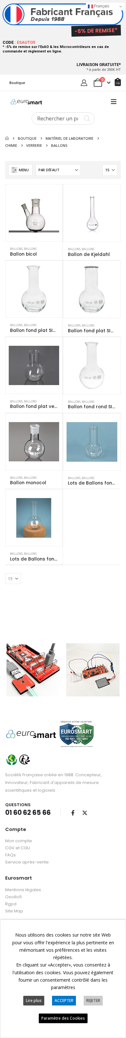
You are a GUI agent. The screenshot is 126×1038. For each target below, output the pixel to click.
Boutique (17, 82)
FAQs (10, 855)
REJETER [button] (93, 1000)
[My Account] (84, 83)
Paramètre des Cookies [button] (63, 1018)
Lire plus (34, 1000)
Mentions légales (23, 890)
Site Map (14, 911)
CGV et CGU (17, 848)
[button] (114, 101)
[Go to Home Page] (7, 138)
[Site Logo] (26, 101)
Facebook (73, 812)
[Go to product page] (34, 212)
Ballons (16, 249)
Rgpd (10, 904)
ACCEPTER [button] (64, 1000)
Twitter (84, 812)
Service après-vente (27, 862)
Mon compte (18, 841)
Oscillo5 (13, 897)
